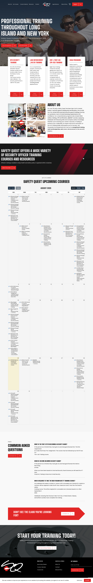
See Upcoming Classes (44, 548)
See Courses (6, 167)
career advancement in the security (73, 129)
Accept (87, 580)
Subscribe (75, 570)
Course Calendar (41, 567)
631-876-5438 (23, 45)
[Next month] (13, 188)
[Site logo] (46, 4)
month (73, 188)
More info (79, 580)
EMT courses (74, 118)
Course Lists (40, 569)
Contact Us (12, 455)
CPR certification (62, 118)
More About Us (53, 136)
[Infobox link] (70, 4)
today (18, 188)
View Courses (14, 94)
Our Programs (7, 45)
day (83, 188)
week (78, 188)
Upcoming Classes (42, 564)
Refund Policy (58, 569)
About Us (57, 564)
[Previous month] (9, 188)
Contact (57, 567)
